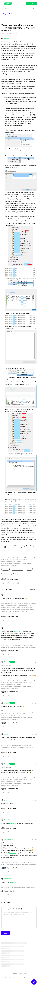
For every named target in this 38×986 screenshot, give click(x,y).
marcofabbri (7, 879)
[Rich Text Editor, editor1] (19, 919)
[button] (2, 4)
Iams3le (6, 734)
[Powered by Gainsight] (19, 974)
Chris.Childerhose (9, 595)
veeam (5, 569)
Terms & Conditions (11, 978)
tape (29, 569)
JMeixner (6, 38)
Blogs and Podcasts (9, 14)
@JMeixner (17, 631)
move (14, 573)
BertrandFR (7, 820)
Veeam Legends (17, 569)
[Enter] (3, 8)
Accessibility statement (25, 978)
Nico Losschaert (8, 628)
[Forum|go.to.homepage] (8, 3)
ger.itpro (6, 800)
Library (5, 573)
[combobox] (19, 8)
